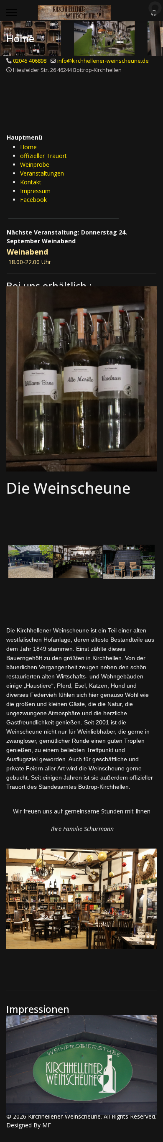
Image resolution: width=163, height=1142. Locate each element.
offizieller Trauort (43, 156)
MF (46, 1125)
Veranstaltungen (42, 173)
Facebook (33, 200)
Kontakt (30, 182)
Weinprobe (34, 164)
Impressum (35, 191)
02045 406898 (29, 60)
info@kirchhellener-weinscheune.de (103, 60)
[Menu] (11, 12)
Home (28, 147)
